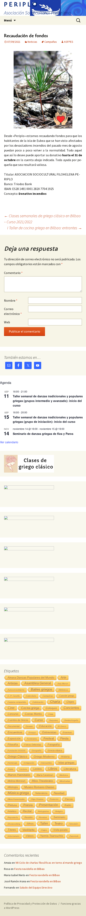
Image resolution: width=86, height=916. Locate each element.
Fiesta (64, 738)
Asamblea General (37, 683)
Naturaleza (41, 793)
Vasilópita (29, 829)
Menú (8, 20)
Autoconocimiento (16, 690)
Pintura (12, 805)
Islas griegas (66, 762)
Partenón (54, 799)
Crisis (50, 714)
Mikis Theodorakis (42, 780)
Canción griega (66, 696)
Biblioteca (63, 690)
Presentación (48, 805)
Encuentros (15, 732)
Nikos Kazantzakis (16, 799)
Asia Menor (63, 684)
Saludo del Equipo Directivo (36, 887)
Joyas (10, 769)
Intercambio (46, 763)
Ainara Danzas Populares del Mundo (31, 677)
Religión (59, 811)
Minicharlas (65, 781)
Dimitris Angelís (71, 720)
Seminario (59, 817)
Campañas (50, 42)
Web (7, 322)
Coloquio (51, 708)
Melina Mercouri (16, 781)
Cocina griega (30, 708)
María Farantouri (45, 775)
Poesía (28, 805)
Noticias (32, 42)
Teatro (59, 823)
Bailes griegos (41, 689)
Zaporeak (74, 836)
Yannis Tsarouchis (51, 835)
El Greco (62, 726)
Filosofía (13, 744)
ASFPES (68, 42)
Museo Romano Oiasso (39, 787)
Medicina (64, 775)
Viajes (44, 830)
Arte (63, 677)
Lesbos (37, 769)
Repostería (13, 817)
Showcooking (14, 824)
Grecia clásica (55, 750)
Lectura (23, 769)
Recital (27, 811)
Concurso (13, 714)
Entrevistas (49, 732)
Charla (55, 702)
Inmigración (29, 763)
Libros (52, 768)
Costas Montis (33, 714)
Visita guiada (60, 830)
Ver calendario (9, 442)
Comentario (13, 273)
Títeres (12, 829)
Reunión (29, 817)
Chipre (70, 701)
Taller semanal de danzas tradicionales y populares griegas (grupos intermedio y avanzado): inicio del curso (48, 400)
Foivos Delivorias (32, 745)
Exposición (14, 738)
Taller (44, 823)
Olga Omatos (37, 799)
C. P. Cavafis (14, 696)
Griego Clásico (17, 756)
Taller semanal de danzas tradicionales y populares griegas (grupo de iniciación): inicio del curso (48, 419)
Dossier (29, 726)
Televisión (73, 824)
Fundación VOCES (16, 751)
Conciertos (71, 708)
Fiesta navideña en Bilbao (29, 869)
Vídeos (30, 836)
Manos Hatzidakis (19, 774)
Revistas (43, 817)
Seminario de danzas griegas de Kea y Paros (43, 434)
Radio (68, 805)
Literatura (70, 768)
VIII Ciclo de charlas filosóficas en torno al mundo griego (48, 862)
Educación (45, 726)
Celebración (38, 702)
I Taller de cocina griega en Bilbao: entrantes (44, 227)
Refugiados (43, 811)
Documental (13, 726)
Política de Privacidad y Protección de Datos (30, 903)
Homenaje (12, 763)
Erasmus (67, 732)
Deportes (53, 720)
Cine (11, 708)
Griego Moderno (44, 756)
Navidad (59, 793)
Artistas (13, 683)
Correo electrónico (13, 311)
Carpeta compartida (17, 702)
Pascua (69, 799)
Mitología (13, 787)
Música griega (18, 793)
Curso (39, 720)
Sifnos (30, 823)
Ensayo (32, 732)
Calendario (31, 696)
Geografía (36, 751)
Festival (49, 738)
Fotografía (54, 744)
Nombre (10, 300)
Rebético (12, 811)
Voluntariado (13, 836)
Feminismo (32, 739)
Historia (65, 757)
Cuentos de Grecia (18, 720)
